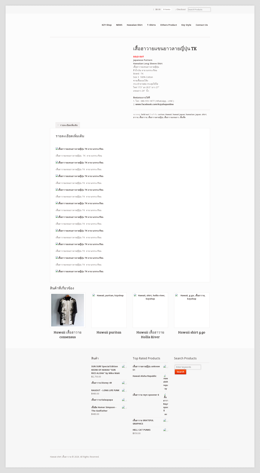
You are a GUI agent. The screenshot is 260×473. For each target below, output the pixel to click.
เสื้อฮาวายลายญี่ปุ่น (155, 117)
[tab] (68, 125)
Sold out (145, 114)
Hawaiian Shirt (134, 24)
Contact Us (202, 24)
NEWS (119, 24)
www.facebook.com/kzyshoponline (154, 104)
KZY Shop (107, 24)
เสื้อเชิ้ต (183, 117)
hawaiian (190, 114)
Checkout (181, 9)
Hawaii (168, 114)
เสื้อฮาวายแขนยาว (171, 117)
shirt (204, 114)
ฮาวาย (135, 117)
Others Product (168, 24)
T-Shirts (151, 24)
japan (198, 114)
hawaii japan (179, 114)
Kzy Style (186, 24)
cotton (161, 114)
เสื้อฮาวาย (143, 117)
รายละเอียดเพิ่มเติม (68, 125)
